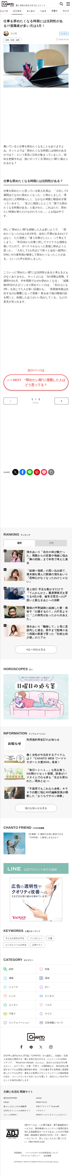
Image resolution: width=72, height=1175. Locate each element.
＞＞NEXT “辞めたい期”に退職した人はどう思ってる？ (36, 382)
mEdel (6, 1102)
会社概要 (47, 1156)
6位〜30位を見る (36, 649)
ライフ (66, 11)
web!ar (39, 1098)
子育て (54, 11)
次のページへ (62, 401)
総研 (11, 969)
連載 (11, 978)
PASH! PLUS (41, 1102)
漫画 (47, 978)
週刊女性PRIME (10, 1098)
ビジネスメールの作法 (15, 945)
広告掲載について (54, 1022)
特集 (47, 969)
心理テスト (37, 945)
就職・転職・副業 (12, 40)
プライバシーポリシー (30, 1156)
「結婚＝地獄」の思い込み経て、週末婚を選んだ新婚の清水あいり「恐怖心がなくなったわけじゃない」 (47, 576)
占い (47, 987)
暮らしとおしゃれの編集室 (15, 1106)
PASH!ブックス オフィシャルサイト (51, 1115)
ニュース (13, 987)
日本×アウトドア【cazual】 (48, 1106)
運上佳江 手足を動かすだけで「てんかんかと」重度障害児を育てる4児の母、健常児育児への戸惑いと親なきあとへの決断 (47, 595)
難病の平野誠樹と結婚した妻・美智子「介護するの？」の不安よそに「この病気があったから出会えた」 (47, 613)
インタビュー (36, 938)
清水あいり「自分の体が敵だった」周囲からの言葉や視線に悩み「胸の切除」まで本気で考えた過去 (47, 557)
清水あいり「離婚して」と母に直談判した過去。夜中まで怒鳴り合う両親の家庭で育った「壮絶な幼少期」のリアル (47, 632)
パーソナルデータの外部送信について (41, 1153)
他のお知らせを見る (36, 808)
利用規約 (18, 1153)
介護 (50, 938)
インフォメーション (19, 1022)
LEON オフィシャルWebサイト (16, 1110)
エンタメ (31, 11)
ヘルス (43, 11)
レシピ (12, 996)
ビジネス (17, 11)
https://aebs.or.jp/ (37, 1141)
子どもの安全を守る (14, 938)
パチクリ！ (41, 1110)
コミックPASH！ (10, 1115)
